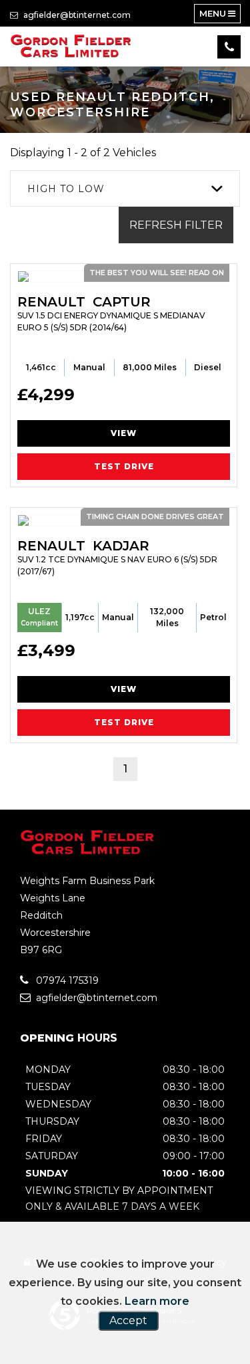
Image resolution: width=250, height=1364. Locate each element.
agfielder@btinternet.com (76, 15)
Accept (128, 1320)
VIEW (124, 433)
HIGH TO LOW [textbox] (66, 189)
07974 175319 (66, 980)
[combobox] (125, 188)
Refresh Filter (176, 225)
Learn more (157, 1301)
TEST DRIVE (124, 466)
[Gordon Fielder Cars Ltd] (71, 46)
